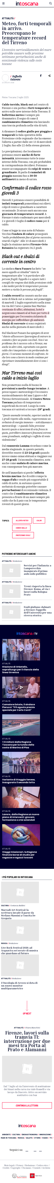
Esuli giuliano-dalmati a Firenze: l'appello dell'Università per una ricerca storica (38, 611)
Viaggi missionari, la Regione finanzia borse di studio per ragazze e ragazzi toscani (19, 854)
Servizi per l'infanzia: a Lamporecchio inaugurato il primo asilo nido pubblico (37, 569)
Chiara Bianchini (32, 1027)
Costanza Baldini (17, 905)
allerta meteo (22, 520)
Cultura (5, 905)
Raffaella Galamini (16, 78)
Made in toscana (9, 1138)
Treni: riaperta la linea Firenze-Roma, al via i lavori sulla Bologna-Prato (37, 590)
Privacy (19, 1165)
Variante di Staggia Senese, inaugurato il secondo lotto (18, 781)
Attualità (8, 18)
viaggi (45, 1138)
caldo (39, 520)
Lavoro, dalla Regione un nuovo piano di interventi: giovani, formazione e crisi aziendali (20, 817)
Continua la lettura (27, 1105)
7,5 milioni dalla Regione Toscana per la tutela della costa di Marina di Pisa (18, 744)
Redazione (17, 561)
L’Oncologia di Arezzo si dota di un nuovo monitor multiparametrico (19, 985)
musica (21, 1138)
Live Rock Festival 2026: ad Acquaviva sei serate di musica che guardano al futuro (19, 950)
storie (38, 1138)
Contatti (36, 1168)
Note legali (9, 1165)
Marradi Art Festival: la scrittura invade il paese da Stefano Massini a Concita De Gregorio (18, 914)
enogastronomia (30, 1134)
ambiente (7, 1134)
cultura (16, 1134)
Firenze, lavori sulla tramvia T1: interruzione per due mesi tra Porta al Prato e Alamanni (27, 1041)
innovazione (45, 1134)
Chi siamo (26, 1168)
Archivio (46, 1168)
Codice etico (42, 1165)
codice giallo (21, 528)
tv (51, 1138)
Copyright (15, 1168)
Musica (4, 943)
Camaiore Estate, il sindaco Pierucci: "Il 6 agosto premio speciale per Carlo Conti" (18, 707)
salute (30, 1138)
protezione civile (23, 535)
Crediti (6, 1168)
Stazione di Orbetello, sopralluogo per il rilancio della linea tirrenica (20, 669)
